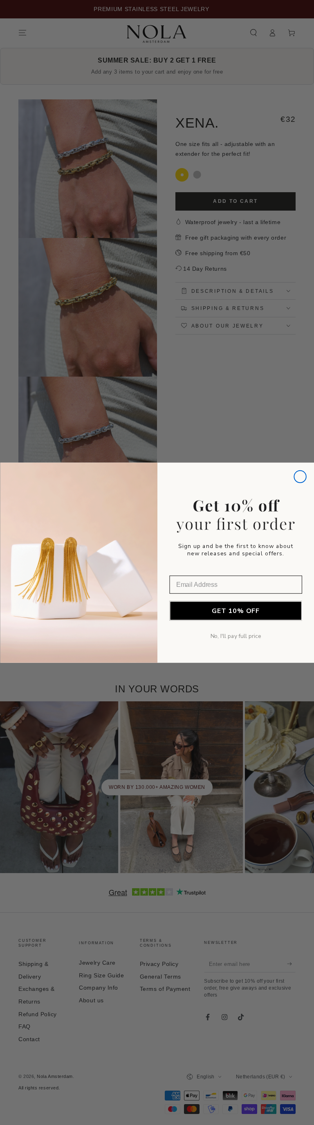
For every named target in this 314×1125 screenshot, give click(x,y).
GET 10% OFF (235, 610)
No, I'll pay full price (235, 636)
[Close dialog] (300, 476)
